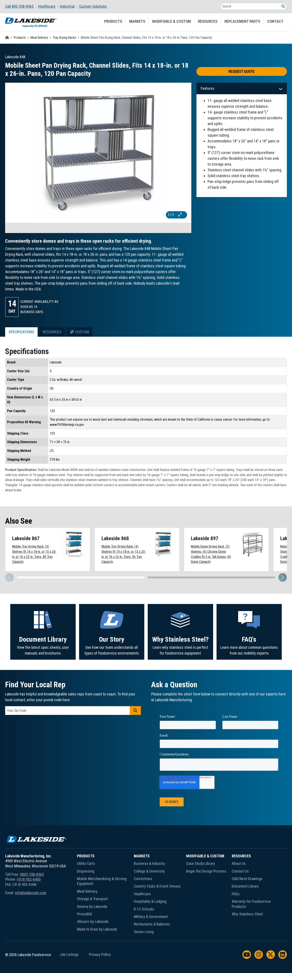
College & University (149, 871)
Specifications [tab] (21, 332)
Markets (137, 21)
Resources (207, 21)
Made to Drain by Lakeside (97, 929)
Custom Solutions (93, 6)
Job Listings (69, 954)
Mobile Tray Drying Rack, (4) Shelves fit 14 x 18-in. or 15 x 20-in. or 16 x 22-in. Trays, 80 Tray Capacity (34, 554)
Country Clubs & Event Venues (157, 886)
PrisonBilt (84, 914)
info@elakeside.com (30, 893)
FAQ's (249, 639)
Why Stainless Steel (247, 914)
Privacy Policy (100, 954)
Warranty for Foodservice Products (251, 904)
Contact (275, 21)
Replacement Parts (242, 21)
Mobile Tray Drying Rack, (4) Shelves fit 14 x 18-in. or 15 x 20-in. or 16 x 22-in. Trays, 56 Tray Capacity (124, 554)
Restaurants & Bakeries (152, 924)
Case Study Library (200, 863)
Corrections (143, 878)
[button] (282, 577)
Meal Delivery (39, 38)
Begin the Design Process (206, 871)
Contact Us (240, 871)
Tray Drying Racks (64, 38)
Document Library (43, 639)
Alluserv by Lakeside (93, 921)
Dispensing (85, 871)
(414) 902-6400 (29, 879)
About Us (239, 863)
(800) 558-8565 (32, 874)
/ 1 (171, 215)
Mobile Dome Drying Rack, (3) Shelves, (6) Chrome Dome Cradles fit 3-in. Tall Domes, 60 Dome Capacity (211, 554)
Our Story (111, 639)
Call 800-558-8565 (19, 6)
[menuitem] (21, 6)
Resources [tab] (52, 332)
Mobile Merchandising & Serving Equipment (102, 881)
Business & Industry (149, 863)
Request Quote (242, 71)
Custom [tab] (81, 332)
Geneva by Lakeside (92, 906)
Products (113, 21)
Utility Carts (86, 863)
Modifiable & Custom (171, 21)
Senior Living (144, 932)
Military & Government (151, 916)
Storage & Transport (92, 899)
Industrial (67, 6)
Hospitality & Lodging (150, 901)
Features (207, 88)
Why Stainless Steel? (180, 639)
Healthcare (46, 6)
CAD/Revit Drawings (247, 878)
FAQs (236, 894)
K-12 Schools (144, 909)
